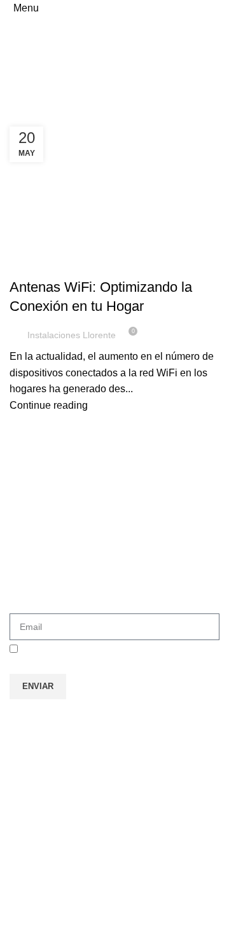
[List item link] (114, 866)
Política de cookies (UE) (76, 812)
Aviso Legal (49, 754)
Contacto (42, 783)
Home (20, 109)
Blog (27, 264)
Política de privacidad (71, 725)
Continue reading (49, 405)
